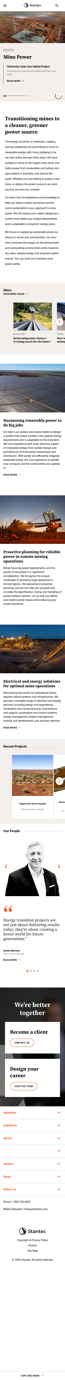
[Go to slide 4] (37, 971)
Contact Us (22, 1042)
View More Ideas (14, 294)
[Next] (60, 322)
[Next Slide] (58, 95)
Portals (32, 1245)
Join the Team (23, 1086)
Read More (10, 474)
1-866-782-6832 (21, 1201)
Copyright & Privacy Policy (32, 1240)
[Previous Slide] (49, 95)
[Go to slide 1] (27, 971)
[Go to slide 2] (31, 971)
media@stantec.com (36, 1209)
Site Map (32, 1250)
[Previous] (6, 866)
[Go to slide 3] (34, 971)
